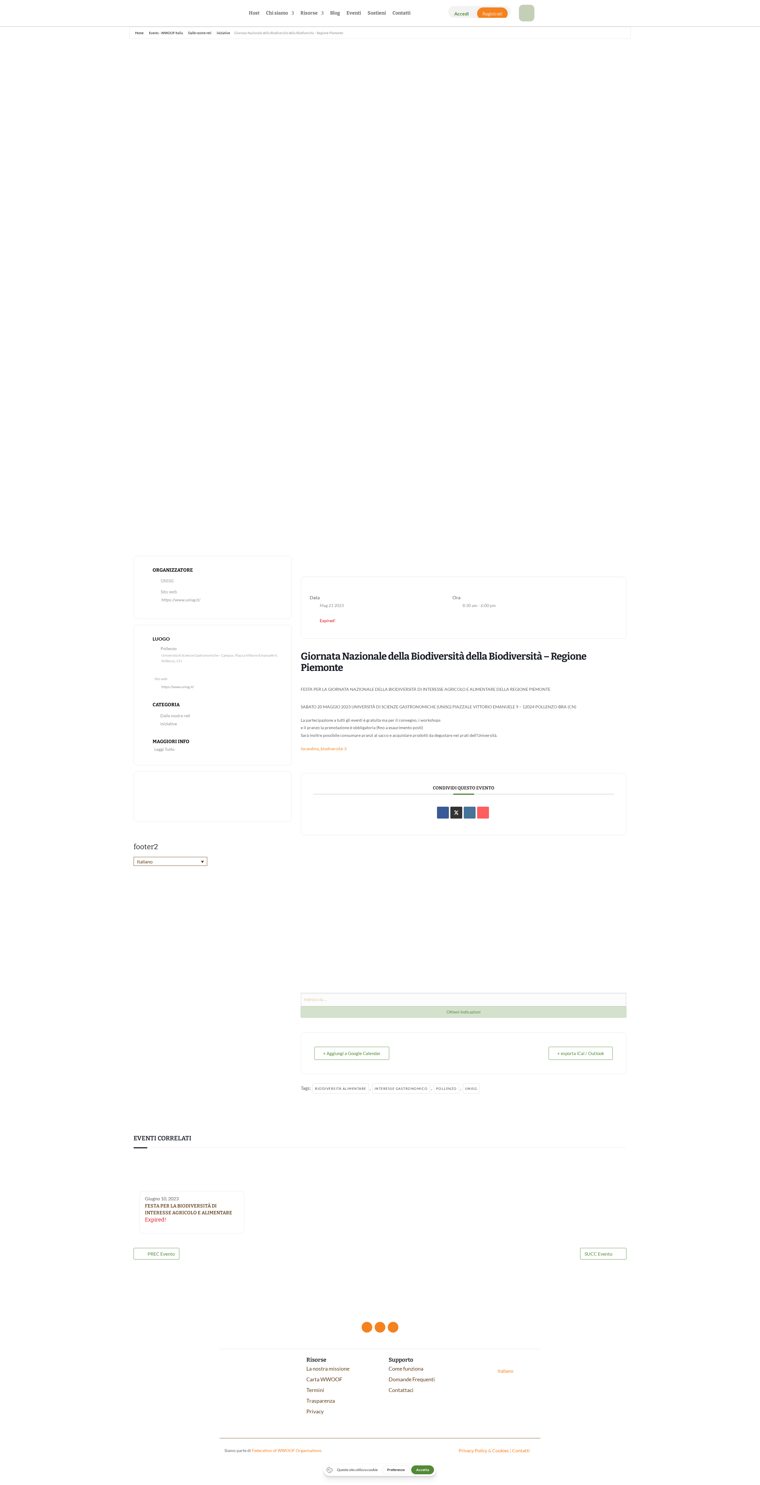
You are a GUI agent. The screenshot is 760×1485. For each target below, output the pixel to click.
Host (254, 13)
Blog (335, 13)
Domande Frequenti (412, 1379)
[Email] (483, 813)
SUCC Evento (598, 1254)
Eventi (353, 13)
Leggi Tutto (164, 749)
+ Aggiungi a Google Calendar (352, 1053)
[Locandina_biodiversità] (526, 19)
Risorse (309, 13)
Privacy (315, 1411)
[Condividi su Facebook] (443, 813)
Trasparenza (320, 1400)
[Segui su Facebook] (367, 1327)
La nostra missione (327, 1368)
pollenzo (446, 1088)
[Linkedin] (470, 813)
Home (139, 33)
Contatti (401, 13)
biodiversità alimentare (340, 1088)
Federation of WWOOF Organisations (287, 1450)
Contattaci (401, 1390)
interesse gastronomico (401, 1088)
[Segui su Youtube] (380, 1327)
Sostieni (377, 13)
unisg (471, 1088)
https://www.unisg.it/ (181, 600)
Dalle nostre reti (199, 33)
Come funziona (406, 1368)
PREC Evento (161, 1254)
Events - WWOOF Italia (166, 33)
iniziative (168, 723)
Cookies (500, 1450)
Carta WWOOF (324, 1379)
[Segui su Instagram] (393, 1327)
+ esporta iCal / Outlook (580, 1053)
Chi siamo (277, 13)
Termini (315, 1390)
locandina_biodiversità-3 (323, 748)
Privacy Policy (473, 1450)
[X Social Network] (456, 813)
